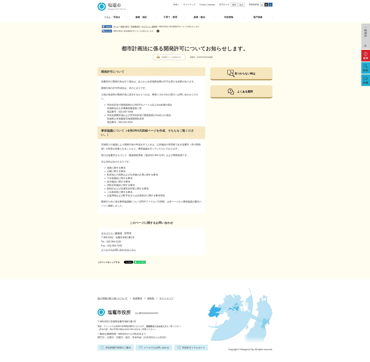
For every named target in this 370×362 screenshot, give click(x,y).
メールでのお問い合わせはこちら (118, 250)
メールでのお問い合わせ (156, 347)
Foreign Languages (207, 4)
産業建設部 (135, 27)
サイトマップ (189, 4)
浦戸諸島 (257, 17)
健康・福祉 (141, 17)
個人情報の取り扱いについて (113, 298)
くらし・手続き (112, 17)
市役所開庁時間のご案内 (118, 347)
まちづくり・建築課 (149, 27)
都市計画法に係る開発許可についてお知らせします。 (134, 31)
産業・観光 (199, 17)
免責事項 (137, 298)
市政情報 (228, 17)
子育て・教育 (170, 17)
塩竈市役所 (119, 312)
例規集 (150, 298)
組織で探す (125, 27)
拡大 (241, 5)
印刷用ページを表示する (171, 57)
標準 (234, 5)
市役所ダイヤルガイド (156, 326)
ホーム (116, 27)
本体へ (176, 4)
